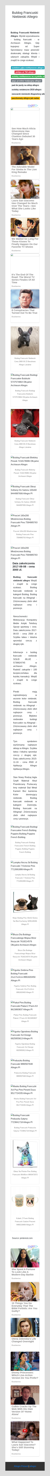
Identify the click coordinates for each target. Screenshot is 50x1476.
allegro (33, 1466)
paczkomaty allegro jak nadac (25, 98)
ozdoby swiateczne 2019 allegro (26, 89)
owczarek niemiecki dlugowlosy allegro (30, 94)
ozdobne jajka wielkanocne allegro (28, 68)
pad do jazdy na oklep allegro (25, 85)
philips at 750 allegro (25, 72)
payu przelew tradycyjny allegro (26, 81)
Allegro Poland (21, 1466)
